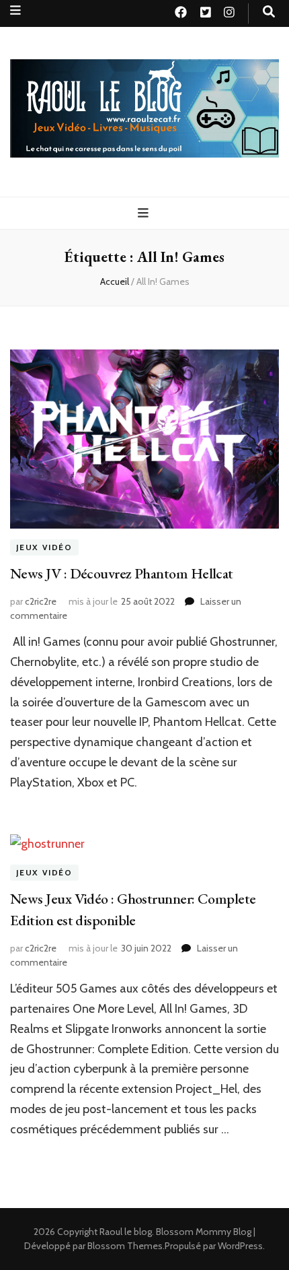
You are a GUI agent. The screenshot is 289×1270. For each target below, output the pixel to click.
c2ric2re (40, 601)
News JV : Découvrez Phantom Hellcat (121, 573)
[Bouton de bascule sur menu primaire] (145, 213)
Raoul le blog (125, 1232)
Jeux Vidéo (44, 547)
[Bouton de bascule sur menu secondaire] (15, 10)
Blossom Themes (125, 1246)
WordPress (240, 1246)
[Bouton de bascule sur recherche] (269, 11)
